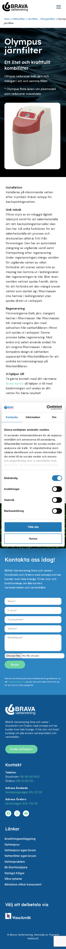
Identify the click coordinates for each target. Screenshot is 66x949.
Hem (7, 18)
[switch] (57, 489)
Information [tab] (33, 417)
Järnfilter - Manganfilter (41, 18)
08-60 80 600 (29, 777)
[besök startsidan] (20, 709)
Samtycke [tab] (12, 417)
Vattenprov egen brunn (20, 850)
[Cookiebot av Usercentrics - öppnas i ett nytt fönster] (47, 407)
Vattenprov (12, 844)
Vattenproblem (14, 861)
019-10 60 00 (24, 781)
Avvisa (33, 538)
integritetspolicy (16, 681)
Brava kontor (15, 383)
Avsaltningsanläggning (20, 838)
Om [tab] (54, 417)
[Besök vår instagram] (17, 813)
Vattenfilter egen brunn (20, 856)
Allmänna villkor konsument (23, 884)
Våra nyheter (13, 879)
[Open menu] (59, 7)
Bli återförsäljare (15, 867)
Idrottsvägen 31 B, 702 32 (21, 803)
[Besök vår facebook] (8, 813)
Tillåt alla (33, 526)
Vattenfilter (18, 18)
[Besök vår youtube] (26, 813)
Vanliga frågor (14, 873)
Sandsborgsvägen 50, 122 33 (23, 792)
